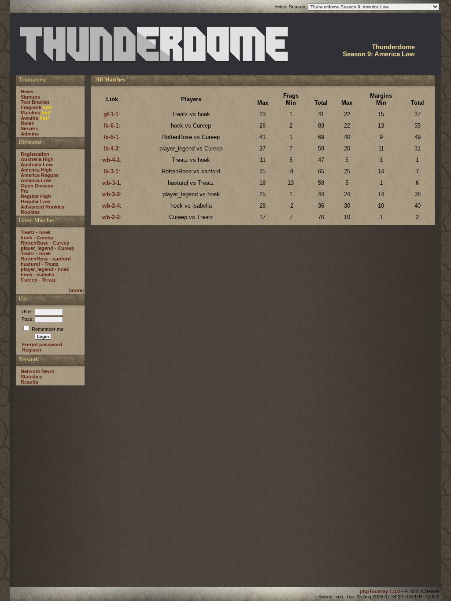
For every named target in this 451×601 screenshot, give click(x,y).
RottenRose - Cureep (45, 243)
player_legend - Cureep (47, 248)
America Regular (40, 175)
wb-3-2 (111, 194)
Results (29, 382)
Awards (29, 118)
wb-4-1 (111, 160)
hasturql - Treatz (40, 264)
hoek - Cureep (37, 237)
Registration (35, 154)
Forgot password (42, 344)
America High (36, 169)
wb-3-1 (111, 183)
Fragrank (31, 107)
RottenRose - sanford (46, 258)
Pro (25, 191)
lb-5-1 (111, 137)
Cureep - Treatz (38, 279)
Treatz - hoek (36, 232)
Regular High (36, 196)
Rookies (30, 212)
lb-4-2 (111, 148)
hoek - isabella (37, 274)
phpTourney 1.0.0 (380, 591)
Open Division (37, 185)
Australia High (37, 159)
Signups (30, 96)
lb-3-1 (111, 171)
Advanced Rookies (42, 206)
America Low (36, 180)
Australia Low (37, 164)
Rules (27, 123)
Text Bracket (35, 102)
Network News (37, 371)
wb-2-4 (111, 205)
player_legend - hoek (45, 269)
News (27, 91)
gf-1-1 (111, 114)
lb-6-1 (111, 125)
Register (31, 349)
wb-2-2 (111, 217)
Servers (29, 128)
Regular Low (35, 201)
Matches (30, 112)
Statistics (31, 376)
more (76, 290)
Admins (30, 133)
